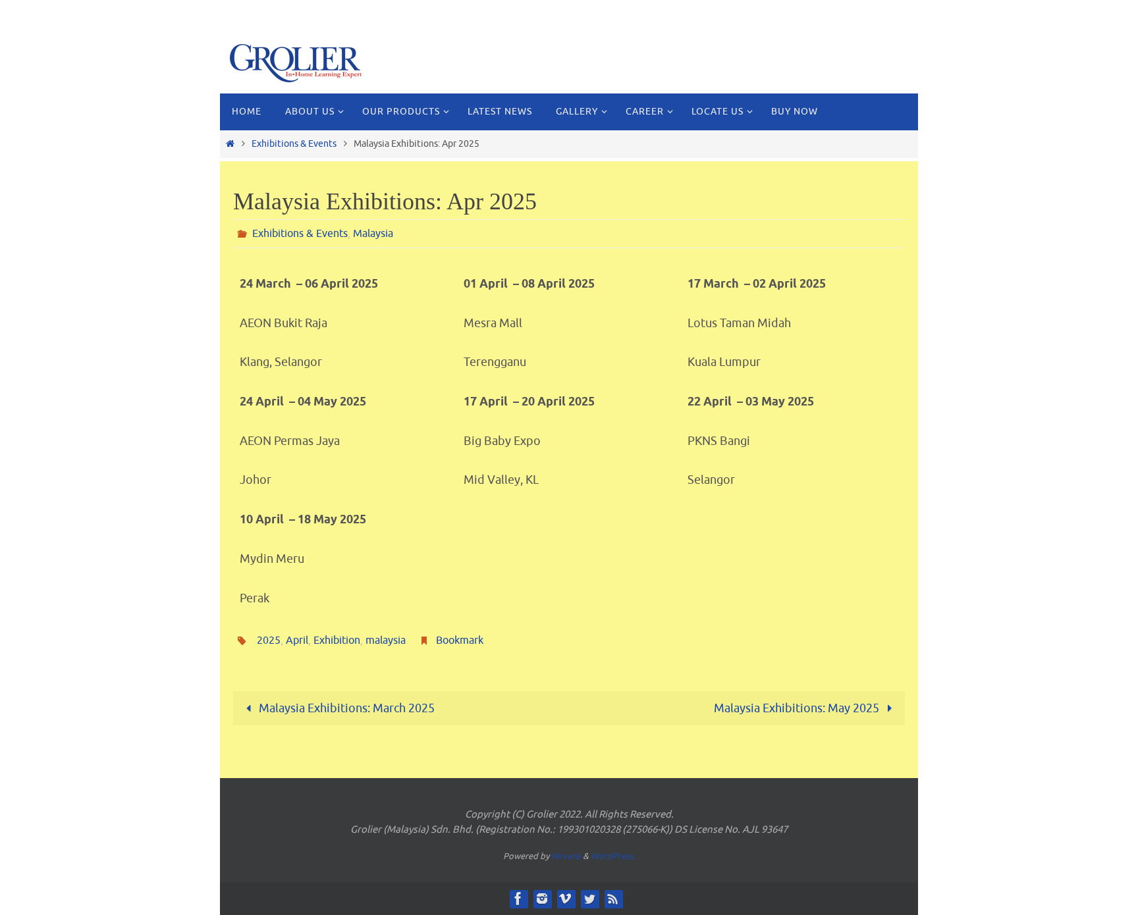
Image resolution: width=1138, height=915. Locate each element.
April (297, 640)
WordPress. (613, 856)
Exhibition (336, 640)
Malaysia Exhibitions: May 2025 (798, 708)
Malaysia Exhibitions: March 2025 (345, 708)
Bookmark (459, 640)
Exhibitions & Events (294, 143)
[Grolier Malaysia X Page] (589, 898)
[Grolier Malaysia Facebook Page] (518, 898)
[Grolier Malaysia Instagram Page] (542, 898)
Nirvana (566, 856)
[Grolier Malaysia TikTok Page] (565, 898)
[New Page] (613, 898)
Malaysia (373, 233)
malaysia (386, 640)
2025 (269, 640)
